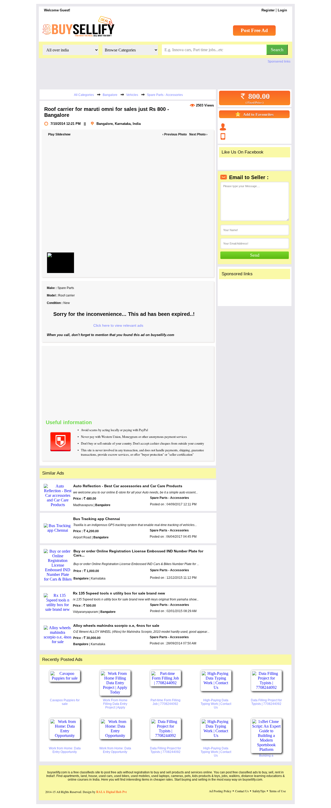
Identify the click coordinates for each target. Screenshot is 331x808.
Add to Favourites (258, 114)
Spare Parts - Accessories (165, 95)
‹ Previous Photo (174, 134)
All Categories (84, 95)
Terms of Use (277, 791)
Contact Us (242, 791)
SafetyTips (259, 791)
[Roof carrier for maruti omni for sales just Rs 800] (60, 262)
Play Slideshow (59, 134)
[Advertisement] (162, 382)
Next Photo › (198, 134)
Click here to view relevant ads (118, 325)
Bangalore (110, 95)
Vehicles (132, 95)
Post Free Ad (254, 30)
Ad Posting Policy (220, 791)
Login (282, 10)
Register (268, 10)
